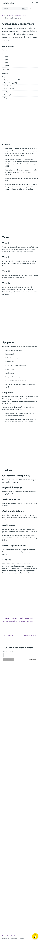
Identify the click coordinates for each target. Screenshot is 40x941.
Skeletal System (21, 16)
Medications (7, 92)
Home (4, 16)
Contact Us (10, 936)
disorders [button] (22, 621)
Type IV (6, 66)
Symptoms (5, 69)
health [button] (21, 618)
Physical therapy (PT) (10, 83)
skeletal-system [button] (29, 618)
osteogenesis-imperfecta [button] (10, 621)
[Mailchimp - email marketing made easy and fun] (32, 659)
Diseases (11, 16)
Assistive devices (9, 86)
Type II (6, 60)
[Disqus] (20, 694)
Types (4, 54)
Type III (6, 63)
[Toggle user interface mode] (32, 3)
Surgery (6, 98)
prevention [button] (30, 621)
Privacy (4, 936)
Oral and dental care (10, 89)
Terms (16, 936)
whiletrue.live (8, 3)
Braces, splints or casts (11, 95)
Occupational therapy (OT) (12, 80)
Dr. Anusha (21, 938)
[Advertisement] (20, 120)
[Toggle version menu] (31, 8)
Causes (4, 50)
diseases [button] (6, 618)
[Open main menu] (36, 3)
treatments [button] (14, 618)
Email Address (8, 652)
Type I (6, 57)
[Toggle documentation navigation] (36, 8)
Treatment (5, 77)
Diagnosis (5, 73)
